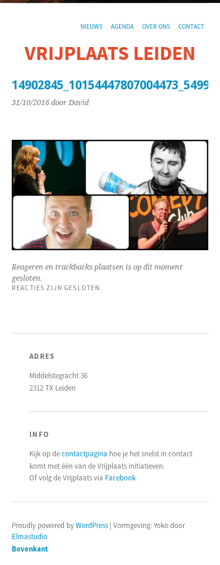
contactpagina (84, 453)
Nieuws (91, 26)
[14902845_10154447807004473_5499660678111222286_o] (110, 247)
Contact (191, 26)
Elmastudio (30, 536)
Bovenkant (30, 548)
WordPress (92, 525)
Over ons (156, 26)
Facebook (120, 477)
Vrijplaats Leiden (110, 53)
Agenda (122, 26)
